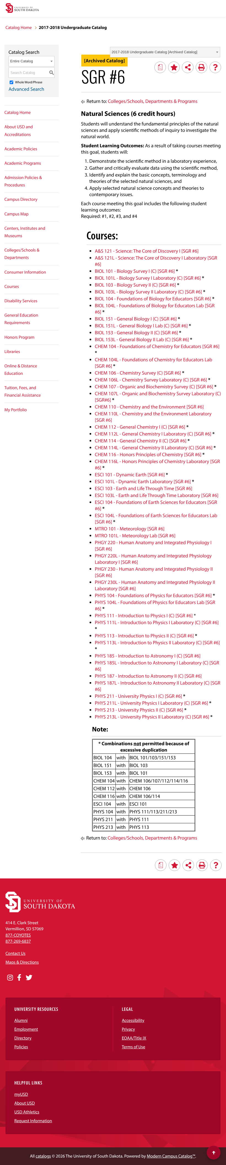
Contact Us (15, 953)
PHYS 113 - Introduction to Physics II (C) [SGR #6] (144, 635)
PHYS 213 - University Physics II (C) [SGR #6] (139, 710)
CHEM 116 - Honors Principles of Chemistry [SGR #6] (148, 454)
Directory (22, 1038)
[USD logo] (22, 8)
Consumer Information (25, 272)
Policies (21, 1047)
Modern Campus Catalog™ (171, 1156)
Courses (11, 286)
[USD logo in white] (40, 911)
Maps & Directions (22, 962)
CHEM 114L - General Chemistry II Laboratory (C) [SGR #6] (153, 447)
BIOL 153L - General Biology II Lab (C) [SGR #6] (142, 339)
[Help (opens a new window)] (215, 67)
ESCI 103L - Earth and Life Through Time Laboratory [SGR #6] (156, 495)
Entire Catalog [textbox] (21, 61)
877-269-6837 (18, 941)
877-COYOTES (18, 935)
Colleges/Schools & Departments (21, 253)
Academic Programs (22, 163)
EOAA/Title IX (134, 1038)
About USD (24, 1103)
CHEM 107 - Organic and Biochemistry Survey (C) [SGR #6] (154, 386)
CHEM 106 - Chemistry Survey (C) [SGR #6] (138, 373)
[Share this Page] (187, 67)
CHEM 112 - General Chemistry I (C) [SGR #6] (140, 427)
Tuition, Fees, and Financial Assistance (22, 391)
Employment (26, 1029)
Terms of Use (133, 1047)
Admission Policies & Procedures (23, 181)
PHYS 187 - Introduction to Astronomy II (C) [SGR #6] (148, 676)
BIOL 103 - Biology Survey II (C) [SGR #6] (135, 285)
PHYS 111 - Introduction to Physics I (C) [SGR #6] (144, 615)
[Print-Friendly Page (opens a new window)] (201, 67)
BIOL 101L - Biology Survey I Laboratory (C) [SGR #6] (148, 278)
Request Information (33, 1121)
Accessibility (133, 1020)
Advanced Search (26, 89)
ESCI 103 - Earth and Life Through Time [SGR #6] (143, 488)
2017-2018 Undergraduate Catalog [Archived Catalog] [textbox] (154, 52)
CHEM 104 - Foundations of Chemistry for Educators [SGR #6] (157, 346)
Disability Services (20, 301)
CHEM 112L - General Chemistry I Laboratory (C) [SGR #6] (153, 434)
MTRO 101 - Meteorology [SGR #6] (130, 528)
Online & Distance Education (20, 369)
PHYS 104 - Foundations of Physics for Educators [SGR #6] (153, 595)
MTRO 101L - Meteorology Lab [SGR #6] (135, 535)
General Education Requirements (21, 318)
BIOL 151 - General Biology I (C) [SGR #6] (136, 319)
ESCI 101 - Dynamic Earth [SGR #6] (130, 474)
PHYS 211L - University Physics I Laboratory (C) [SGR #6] (151, 703)
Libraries (12, 351)
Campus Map (16, 214)
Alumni (21, 1020)
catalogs (43, 1156)
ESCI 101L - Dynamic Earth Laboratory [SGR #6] (143, 481)
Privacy (128, 1029)
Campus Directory (20, 199)
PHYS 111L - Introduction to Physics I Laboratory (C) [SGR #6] (157, 622)
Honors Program (19, 337)
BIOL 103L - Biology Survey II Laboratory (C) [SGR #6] (148, 291)
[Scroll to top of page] (213, 1152)
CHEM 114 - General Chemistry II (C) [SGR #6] (140, 440)
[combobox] (165, 52)
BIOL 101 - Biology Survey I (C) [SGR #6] (135, 271)
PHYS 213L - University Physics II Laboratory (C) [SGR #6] (152, 717)
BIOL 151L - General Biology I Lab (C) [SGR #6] (141, 325)
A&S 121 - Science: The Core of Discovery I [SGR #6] (146, 251)
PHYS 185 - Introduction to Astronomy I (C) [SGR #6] (148, 656)
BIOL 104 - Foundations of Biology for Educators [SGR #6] (153, 298)
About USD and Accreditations (18, 130)
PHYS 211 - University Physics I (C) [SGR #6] (138, 696)
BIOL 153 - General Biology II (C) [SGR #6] (136, 332)
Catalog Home (19, 27)
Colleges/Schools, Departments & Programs (153, 101)
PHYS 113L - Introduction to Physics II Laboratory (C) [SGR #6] (157, 642)
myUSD (21, 1094)
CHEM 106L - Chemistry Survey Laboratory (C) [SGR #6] (151, 379)
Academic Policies (20, 149)
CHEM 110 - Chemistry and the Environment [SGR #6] (149, 407)
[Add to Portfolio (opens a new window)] (173, 67)
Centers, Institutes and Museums (24, 232)
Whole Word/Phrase (28, 82)
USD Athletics (26, 1112)
